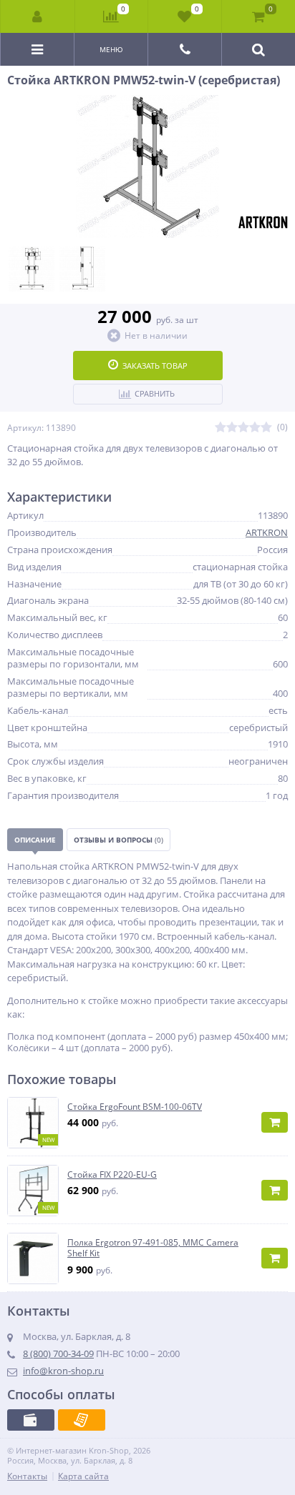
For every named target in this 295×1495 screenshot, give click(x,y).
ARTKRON (267, 532)
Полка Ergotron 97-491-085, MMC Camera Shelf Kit (152, 1248)
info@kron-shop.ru (63, 1370)
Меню (111, 49)
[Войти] (38, 16)
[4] (255, 427)
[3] (243, 427)
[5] (266, 427)
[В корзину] (274, 1122)
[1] (220, 427)
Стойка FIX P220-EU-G (112, 1175)
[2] (232, 427)
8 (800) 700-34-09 (58, 1353)
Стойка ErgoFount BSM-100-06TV (134, 1107)
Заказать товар (155, 365)
